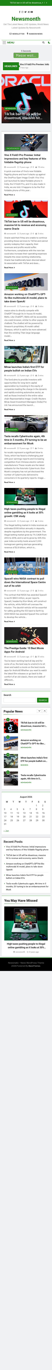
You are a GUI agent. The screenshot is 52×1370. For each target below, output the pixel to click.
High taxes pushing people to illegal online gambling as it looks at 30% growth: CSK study (24, 512)
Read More (8, 194)
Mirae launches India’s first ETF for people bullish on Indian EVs (34, 753)
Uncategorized (13, 148)
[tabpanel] (26, 929)
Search (7, 695)
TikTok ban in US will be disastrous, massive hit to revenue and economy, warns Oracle (25, 225)
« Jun (6, 831)
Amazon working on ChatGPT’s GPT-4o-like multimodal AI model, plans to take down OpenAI (24, 3)
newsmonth (11, 167)
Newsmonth (26, 19)
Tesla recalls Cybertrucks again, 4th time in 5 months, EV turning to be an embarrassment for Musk (25, 440)
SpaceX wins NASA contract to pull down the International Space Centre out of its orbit (25, 582)
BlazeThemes (34, 966)
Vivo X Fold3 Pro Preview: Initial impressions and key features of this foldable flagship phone (25, 159)
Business (10, 360)
